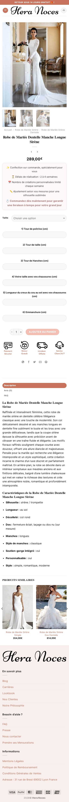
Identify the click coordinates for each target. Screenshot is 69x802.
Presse (6, 730)
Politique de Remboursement (19, 767)
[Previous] (2, 615)
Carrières (7, 687)
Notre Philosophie (13, 705)
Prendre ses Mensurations (18, 742)
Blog (5, 681)
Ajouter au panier (42, 331)
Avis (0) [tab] (8, 390)
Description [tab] (10, 385)
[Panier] (63, 10)
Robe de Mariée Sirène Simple (17, 633)
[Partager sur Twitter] (34, 362)
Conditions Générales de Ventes (21, 773)
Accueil (8, 130)
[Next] (66, 615)
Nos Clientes (10, 699)
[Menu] (5, 10)
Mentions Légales (13, 761)
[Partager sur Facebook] (28, 362)
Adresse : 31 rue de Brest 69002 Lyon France (29, 779)
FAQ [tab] (6, 395)
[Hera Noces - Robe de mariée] (34, 10)
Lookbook (8, 693)
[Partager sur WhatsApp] (23, 362)
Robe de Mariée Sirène (26, 130)
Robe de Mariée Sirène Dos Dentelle (51, 633)
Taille (5, 218)
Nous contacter (11, 736)
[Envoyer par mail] (40, 362)
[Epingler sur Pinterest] (46, 362)
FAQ (4, 724)
